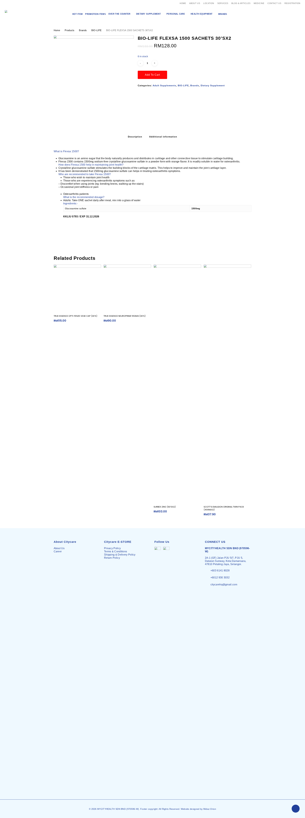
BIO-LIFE (96, 30)
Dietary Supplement (213, 85)
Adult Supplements (164, 85)
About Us (59, 548)
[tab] (135, 137)
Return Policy (112, 557)
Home (57, 30)
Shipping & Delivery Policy (120, 554)
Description (135, 136)
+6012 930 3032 (220, 577)
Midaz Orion (209, 809)
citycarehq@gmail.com (223, 584)
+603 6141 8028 (220, 570)
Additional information (163, 136)
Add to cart (152, 74)
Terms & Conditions (115, 551)
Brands (83, 30)
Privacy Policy (112, 548)
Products (69, 30)
